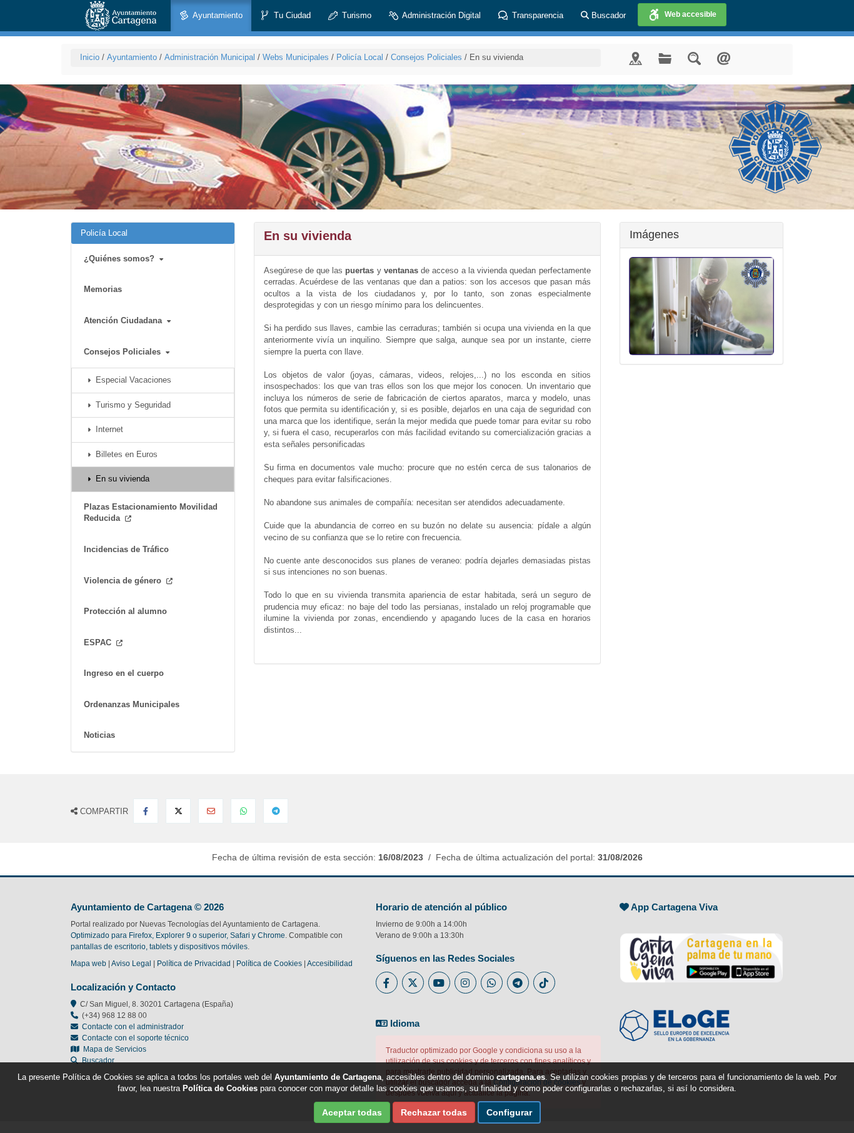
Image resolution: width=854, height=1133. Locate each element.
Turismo (355, 15)
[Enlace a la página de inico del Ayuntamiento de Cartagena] (121, 15)
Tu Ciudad (291, 15)
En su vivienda (120, 478)
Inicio (89, 57)
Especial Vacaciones (131, 380)
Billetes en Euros (124, 454)
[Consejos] (702, 306)
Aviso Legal (131, 963)
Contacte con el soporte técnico (135, 1038)
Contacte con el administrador (133, 1026)
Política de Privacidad (194, 963)
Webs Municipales (296, 57)
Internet (107, 429)
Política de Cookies (269, 963)
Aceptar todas (352, 1112)
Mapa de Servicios (112, 1049)
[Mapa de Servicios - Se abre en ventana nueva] (635, 58)
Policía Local (359, 57)
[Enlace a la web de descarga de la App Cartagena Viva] (701, 951)
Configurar (509, 1112)
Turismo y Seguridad (131, 405)
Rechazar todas (434, 1112)
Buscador (607, 15)
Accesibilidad (330, 963)
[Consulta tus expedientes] (664, 58)
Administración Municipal (209, 57)
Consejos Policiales (426, 57)
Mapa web (88, 963)
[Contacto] (723, 58)
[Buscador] (694, 58)
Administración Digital (440, 15)
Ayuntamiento (217, 15)
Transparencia (536, 15)
